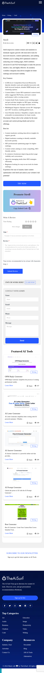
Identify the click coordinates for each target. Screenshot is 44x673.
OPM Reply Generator (13, 376)
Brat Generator (10, 524)
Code (4, 633)
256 (37, 533)
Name (7, 295)
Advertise (5, 649)
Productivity (27, 625)
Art (3, 618)
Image (25, 621)
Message (8, 323)
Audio (4, 621)
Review (6, 241)
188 (37, 423)
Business (5, 625)
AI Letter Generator (12, 413)
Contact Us (6, 652)
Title (5, 232)
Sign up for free (20, 598)
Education (26, 618)
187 (37, 496)
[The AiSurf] (22, 202)
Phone (7, 314)
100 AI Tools (28, 652)
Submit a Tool (7, 645)
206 (37, 459)
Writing (9, 15)
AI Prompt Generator (13, 487)
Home (3, 15)
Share (36, 43)
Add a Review (39, 43)
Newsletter (27, 645)
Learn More (9, 385)
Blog (25, 649)
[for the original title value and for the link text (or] (5, 606)
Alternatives (28, 656)
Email (7, 304)
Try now (22, 184)
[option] (22, 27)
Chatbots (5, 629)
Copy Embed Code (21, 208)
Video (25, 629)
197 (37, 386)
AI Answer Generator (13, 450)
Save (33, 43)
